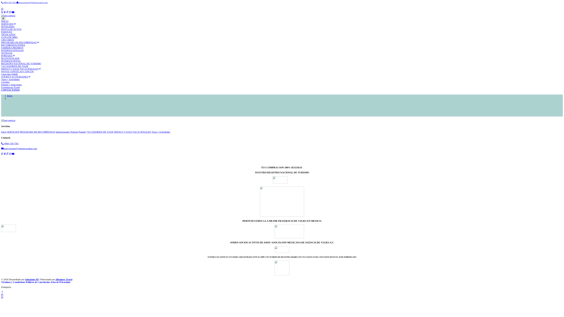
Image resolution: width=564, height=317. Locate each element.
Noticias (6, 53)
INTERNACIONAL (11, 61)
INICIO (5, 21)
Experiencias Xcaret (10, 87)
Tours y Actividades (14, 77)
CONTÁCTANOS (10, 90)
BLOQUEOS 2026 (10, 58)
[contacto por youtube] (13, 12)
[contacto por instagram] (10, 12)
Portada (7, 55)
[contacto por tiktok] (7, 12)
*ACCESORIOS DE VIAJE (14, 66)
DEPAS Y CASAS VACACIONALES (20, 69)
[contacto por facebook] (5, 12)
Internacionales (12, 50)
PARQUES (6, 32)
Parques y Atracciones (11, 85)
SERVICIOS (7, 24)
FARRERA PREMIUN (12, 48)
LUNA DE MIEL (9, 37)
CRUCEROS (7, 40)
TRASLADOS (8, 34)
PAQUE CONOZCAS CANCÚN (17, 71)
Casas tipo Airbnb (9, 74)
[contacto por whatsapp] (2, 9)
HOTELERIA (8, 26)
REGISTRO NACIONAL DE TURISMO (21, 63)
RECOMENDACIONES (13, 45)
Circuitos (5, 82)
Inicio (9, 96)
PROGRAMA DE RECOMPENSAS (19, 42)
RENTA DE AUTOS (11, 29)
